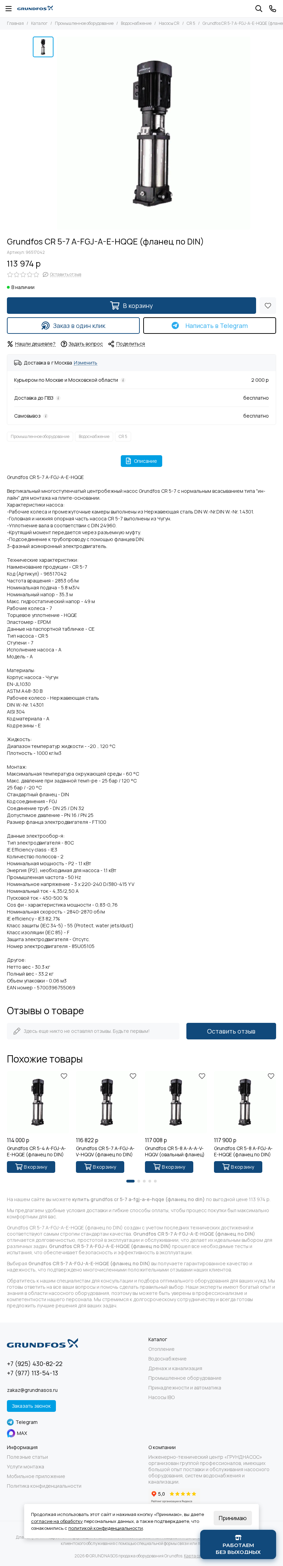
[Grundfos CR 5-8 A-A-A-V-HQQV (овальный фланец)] (176, 1102)
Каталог (39, 23)
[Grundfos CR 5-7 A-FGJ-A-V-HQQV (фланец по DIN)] (107, 1102)
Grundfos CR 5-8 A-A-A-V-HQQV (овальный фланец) (175, 1151)
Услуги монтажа (25, 1467)
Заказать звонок (31, 1406)
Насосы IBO (161, 1397)
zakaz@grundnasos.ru (32, 1390)
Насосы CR (169, 23)
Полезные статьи (27, 1457)
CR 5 (191, 23)
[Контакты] (273, 8)
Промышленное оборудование (84, 23)
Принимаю (233, 1518)
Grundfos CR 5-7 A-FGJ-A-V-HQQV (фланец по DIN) (105, 1151)
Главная (15, 23)
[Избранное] (268, 305)
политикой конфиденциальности (105, 1528)
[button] (130, 1181)
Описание (145, 461)
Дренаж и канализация (175, 1368)
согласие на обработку (57, 1521)
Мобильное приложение (36, 1476)
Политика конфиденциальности (44, 1486)
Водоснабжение (136, 23)
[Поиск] (259, 8)
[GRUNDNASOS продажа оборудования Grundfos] (35, 8)
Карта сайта (196, 1556)
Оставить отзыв (231, 1031)
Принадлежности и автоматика (184, 1388)
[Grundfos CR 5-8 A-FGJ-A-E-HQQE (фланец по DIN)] (245, 1102)
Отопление (161, 1349)
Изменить (85, 363)
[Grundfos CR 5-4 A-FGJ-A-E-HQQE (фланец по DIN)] (38, 1102)
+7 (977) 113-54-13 (32, 1373)
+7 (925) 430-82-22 (34, 1363)
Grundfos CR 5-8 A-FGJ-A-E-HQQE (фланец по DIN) (243, 1151)
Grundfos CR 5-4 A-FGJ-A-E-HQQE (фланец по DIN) (36, 1151)
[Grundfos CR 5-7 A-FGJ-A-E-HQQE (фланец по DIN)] (153, 133)
